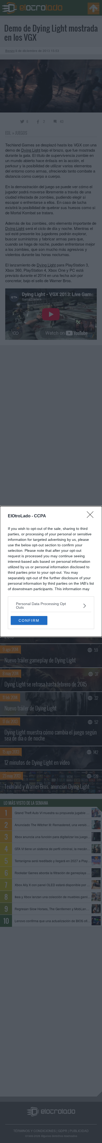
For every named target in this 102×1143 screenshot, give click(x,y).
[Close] (92, 516)
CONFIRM (29, 620)
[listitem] (51, 605)
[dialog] (51, 571)
